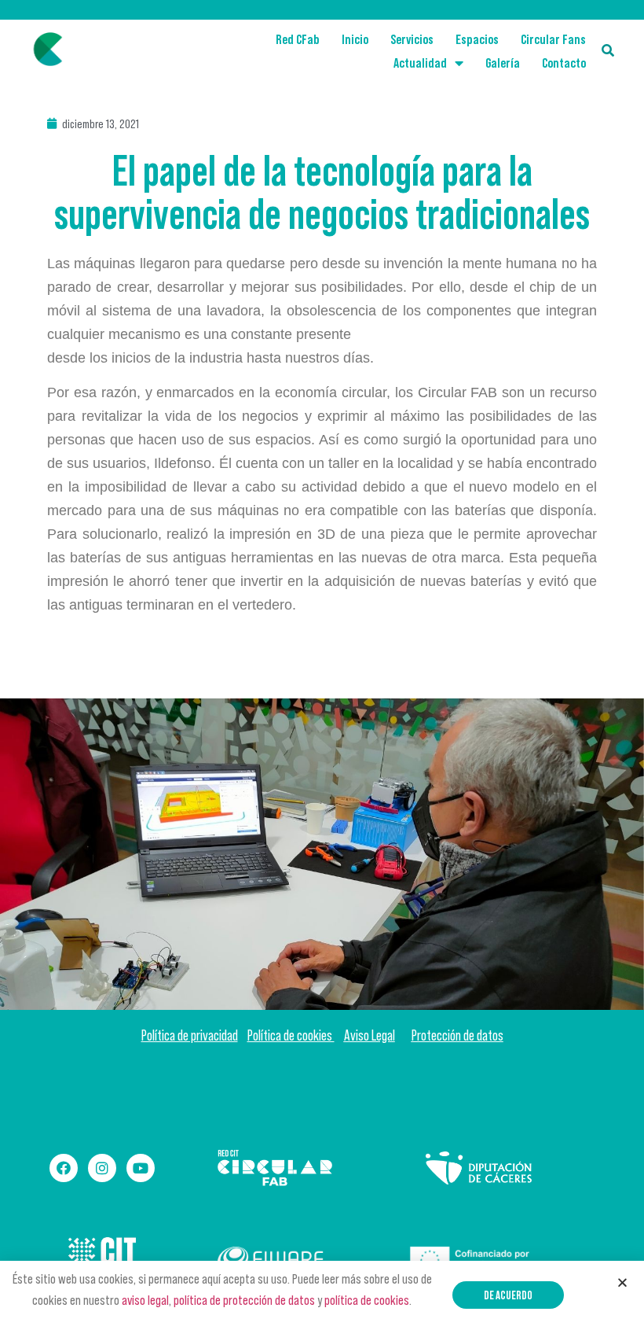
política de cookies (366, 1300)
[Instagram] (102, 1168)
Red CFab (298, 39)
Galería (502, 63)
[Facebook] (63, 1168)
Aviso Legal (369, 1035)
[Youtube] (140, 1168)
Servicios (412, 39)
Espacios (477, 39)
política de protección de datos (244, 1300)
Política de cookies (291, 1035)
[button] (508, 1295)
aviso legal (145, 1300)
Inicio (355, 39)
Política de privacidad (189, 1035)
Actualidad (420, 63)
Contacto (564, 63)
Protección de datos (457, 1035)
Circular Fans (553, 39)
